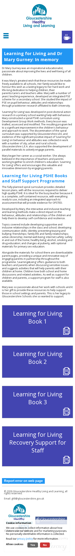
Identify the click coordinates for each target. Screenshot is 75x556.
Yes (32, 545)
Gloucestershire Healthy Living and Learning (38, 491)
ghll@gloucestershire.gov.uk (27, 498)
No (45, 545)
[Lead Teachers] (67, 37)
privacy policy (25, 538)
